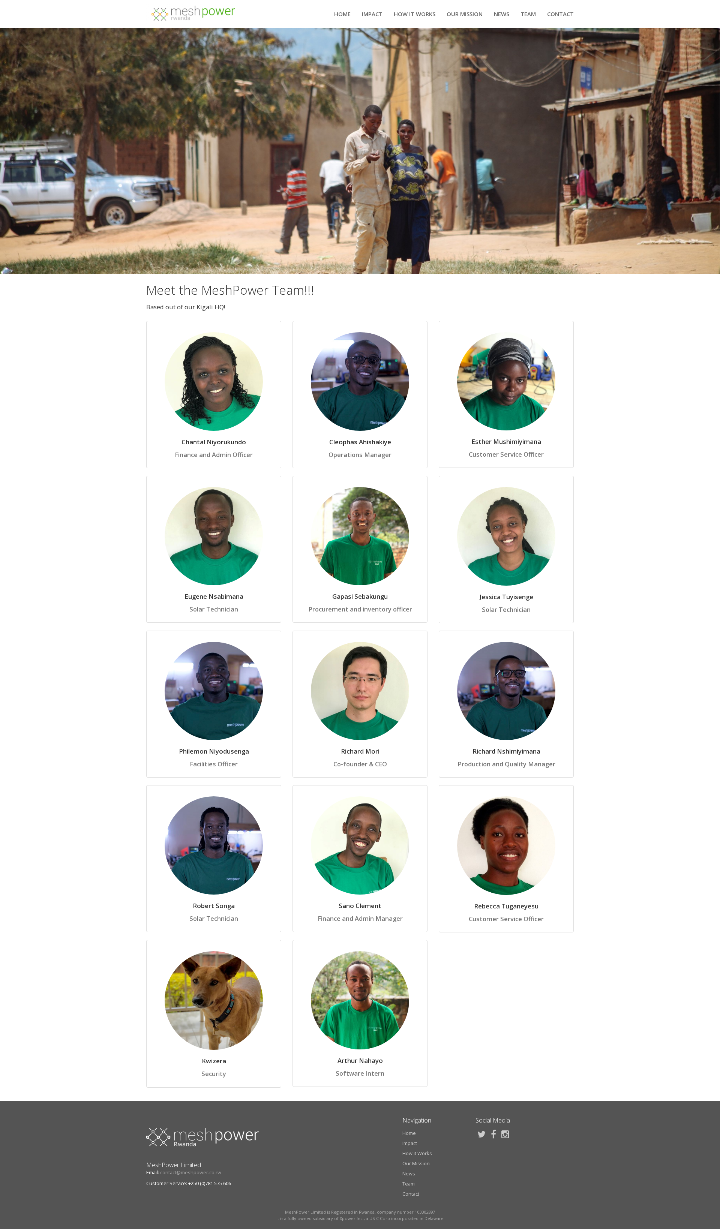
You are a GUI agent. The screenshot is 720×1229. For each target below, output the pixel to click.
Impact (372, 14)
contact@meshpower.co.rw (190, 1172)
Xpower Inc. (352, 1218)
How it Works (414, 14)
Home (342, 14)
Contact (560, 14)
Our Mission (465, 14)
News (501, 14)
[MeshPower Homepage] (193, 13)
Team (528, 14)
